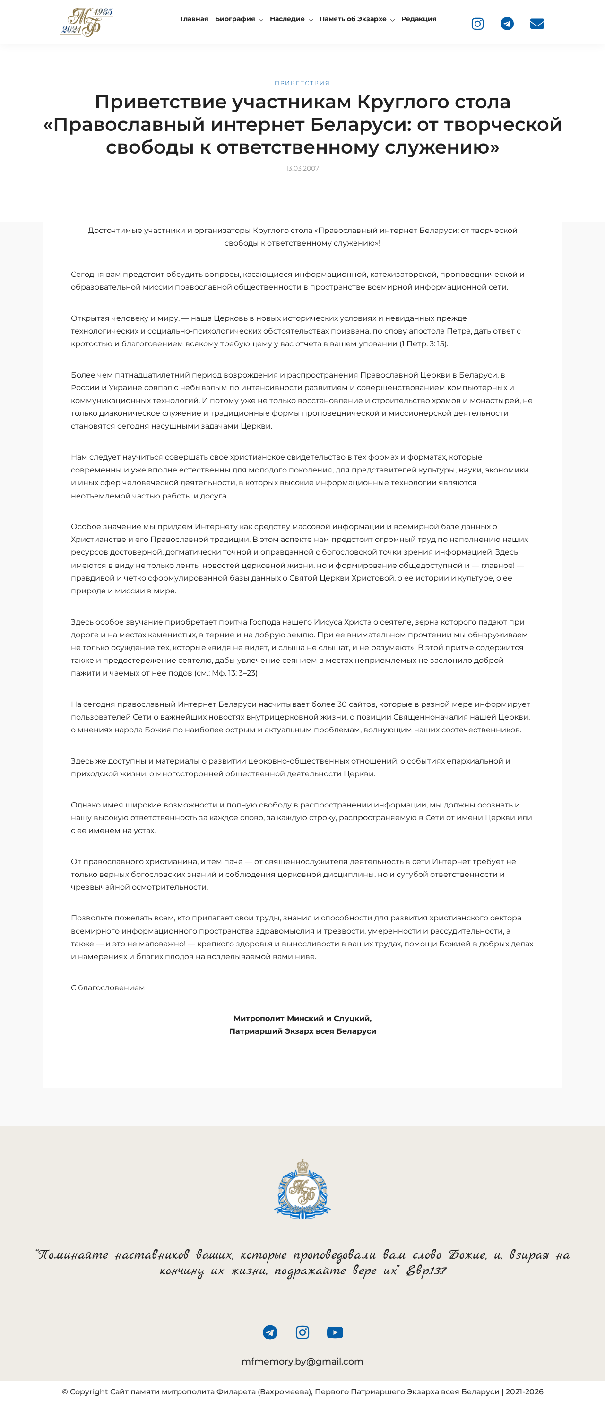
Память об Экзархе (353, 19)
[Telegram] (507, 23)
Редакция (419, 19)
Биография (235, 19)
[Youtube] (335, 1332)
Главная (194, 19)
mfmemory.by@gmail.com (302, 1361)
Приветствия (302, 82)
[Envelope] (537, 23)
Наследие (287, 19)
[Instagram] (477, 23)
